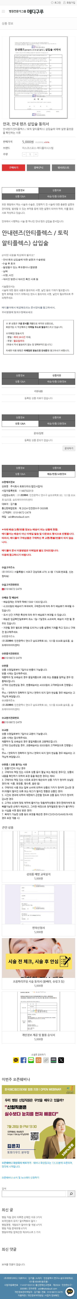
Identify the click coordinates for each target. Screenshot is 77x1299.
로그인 (57, 2)
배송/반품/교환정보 (56, 196)
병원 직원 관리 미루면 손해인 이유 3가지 (22, 1217)
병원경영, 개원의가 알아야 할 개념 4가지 (22, 1224)
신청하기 (34, 1177)
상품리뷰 (56, 190)
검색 (4, 1188)
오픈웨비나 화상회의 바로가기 (16, 1162)
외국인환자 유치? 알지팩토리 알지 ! (19, 1221)
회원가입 (71, 2)
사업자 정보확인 (52, 1295)
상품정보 (20, 190)
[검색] (71, 1194)
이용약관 (22, 1295)
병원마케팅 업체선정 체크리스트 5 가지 (21, 1232)
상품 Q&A (20, 196)
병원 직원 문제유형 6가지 (14, 1228)
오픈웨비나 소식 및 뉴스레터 (16, 1177)
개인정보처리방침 (35, 1295)
